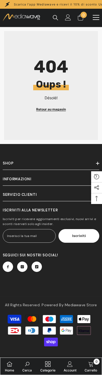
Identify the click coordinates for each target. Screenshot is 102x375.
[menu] (96, 17)
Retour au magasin (51, 109)
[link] (27, 366)
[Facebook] (8, 267)
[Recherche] (55, 17)
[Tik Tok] (37, 267)
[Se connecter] (68, 17)
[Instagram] (22, 267)
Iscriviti (79, 235)
